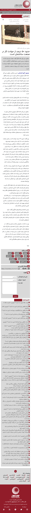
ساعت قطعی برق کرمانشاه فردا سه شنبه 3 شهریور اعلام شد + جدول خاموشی (17, 410)
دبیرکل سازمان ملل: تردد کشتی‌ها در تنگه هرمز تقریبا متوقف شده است (16, 456)
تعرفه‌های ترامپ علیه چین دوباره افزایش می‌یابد (17, 388)
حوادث (25, 253)
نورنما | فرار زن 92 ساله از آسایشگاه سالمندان (17, 415)
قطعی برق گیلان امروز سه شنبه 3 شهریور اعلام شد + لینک (16, 319)
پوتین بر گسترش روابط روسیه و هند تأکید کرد (17, 453)
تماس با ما (6, 507)
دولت (6, 479)
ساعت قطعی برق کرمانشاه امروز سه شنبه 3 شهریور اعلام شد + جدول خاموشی (16, 323)
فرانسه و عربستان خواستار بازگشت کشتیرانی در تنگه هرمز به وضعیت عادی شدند (16, 402)
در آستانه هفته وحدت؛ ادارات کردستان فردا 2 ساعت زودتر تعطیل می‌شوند (16, 398)
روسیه (11, 477)
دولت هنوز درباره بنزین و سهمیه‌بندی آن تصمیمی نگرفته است (17, 344)
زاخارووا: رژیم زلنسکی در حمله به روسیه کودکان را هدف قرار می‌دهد (17, 406)
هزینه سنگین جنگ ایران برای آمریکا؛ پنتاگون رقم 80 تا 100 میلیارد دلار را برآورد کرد (16, 352)
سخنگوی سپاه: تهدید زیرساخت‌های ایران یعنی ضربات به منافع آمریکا (16, 464)
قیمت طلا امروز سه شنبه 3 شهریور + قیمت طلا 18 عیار (16, 304)
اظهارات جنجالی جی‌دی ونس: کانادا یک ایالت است (16, 378)
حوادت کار (13, 262)
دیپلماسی (12, 479)
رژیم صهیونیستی (20, 477)
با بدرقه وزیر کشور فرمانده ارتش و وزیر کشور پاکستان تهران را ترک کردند (16, 348)
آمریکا (23, 475)
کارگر (26, 256)
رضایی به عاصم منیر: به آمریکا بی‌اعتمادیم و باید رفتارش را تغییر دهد (17, 427)
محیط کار (12, 259)
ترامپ (17, 475)
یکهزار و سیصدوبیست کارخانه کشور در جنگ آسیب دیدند (16, 449)
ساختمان (18, 256)
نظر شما (20, 283)
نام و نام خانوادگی (22, 277)
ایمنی (10, 253)
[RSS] (9, 510)
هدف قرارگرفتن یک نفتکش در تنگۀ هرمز (18, 334)
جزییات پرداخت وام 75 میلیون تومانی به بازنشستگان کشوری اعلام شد (16, 369)
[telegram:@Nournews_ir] (15, 510)
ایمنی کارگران (24, 262)
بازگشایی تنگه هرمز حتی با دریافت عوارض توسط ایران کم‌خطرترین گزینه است (16, 423)
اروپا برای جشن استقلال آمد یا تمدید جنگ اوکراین (16, 451)
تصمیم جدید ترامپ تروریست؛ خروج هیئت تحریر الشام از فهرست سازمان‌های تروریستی (17, 356)
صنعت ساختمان (23, 259)
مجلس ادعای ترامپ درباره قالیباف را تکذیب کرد (17, 413)
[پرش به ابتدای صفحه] (15, 471)
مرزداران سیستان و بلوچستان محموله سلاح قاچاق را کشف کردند (16, 445)
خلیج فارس (20, 479)
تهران (28, 477)
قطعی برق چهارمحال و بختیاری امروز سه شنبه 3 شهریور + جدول (17, 315)
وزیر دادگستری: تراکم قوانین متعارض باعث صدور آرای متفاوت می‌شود (16, 394)
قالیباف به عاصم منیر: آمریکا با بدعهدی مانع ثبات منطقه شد (17, 460)
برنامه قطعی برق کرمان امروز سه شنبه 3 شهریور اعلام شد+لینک (16, 307)
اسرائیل (5, 475)
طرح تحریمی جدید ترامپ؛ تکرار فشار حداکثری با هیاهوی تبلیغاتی (17, 360)
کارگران (17, 253)
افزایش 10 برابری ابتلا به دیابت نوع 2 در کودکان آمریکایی (17, 331)
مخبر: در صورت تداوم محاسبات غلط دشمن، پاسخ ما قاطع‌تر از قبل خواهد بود (16, 441)
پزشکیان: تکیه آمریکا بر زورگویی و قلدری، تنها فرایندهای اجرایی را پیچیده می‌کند (18, 385)
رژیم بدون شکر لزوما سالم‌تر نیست (20, 328)
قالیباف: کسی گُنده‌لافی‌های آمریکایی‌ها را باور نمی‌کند (15, 430)
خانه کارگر (9, 256)
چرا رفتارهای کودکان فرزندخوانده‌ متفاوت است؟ (17, 341)
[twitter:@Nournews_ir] (21, 510)
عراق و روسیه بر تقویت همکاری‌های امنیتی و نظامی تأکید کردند (16, 391)
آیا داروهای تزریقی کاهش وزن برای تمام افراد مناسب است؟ (16, 338)
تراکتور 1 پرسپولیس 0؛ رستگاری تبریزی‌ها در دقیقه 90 (15, 421)
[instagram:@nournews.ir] (27, 510)
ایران (28, 475)
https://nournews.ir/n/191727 (9, 269)
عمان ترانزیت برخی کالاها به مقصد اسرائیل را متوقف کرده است (16, 373)
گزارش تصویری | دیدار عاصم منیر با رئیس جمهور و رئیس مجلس (16, 437)
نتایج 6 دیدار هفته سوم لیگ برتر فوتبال (19, 363)
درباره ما (24, 507)
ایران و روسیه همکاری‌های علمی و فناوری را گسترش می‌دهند (16, 365)
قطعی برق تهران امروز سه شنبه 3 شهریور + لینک (16, 326)
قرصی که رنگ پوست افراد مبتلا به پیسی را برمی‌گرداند (15, 335)
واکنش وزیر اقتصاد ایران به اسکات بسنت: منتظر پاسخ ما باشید (16, 381)
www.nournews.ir (15, 504)
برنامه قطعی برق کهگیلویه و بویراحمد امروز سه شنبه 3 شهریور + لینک (16, 311)
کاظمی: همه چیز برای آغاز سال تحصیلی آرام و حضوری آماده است (16, 418)
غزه (28, 481)
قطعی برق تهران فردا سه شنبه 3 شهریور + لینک (17, 376)
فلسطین (27, 479)
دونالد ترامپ (22, 481)
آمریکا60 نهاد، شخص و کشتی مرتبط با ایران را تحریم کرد (16, 433)
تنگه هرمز (11, 475)
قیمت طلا (5, 477)
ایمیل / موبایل (22, 280)
